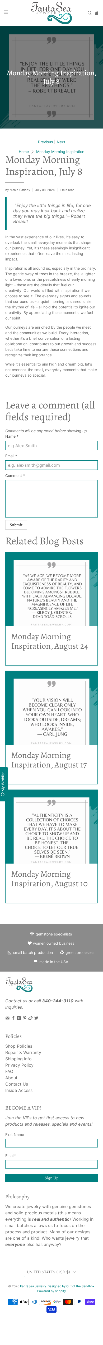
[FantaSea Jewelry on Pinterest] (24, 1018)
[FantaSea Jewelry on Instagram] (19, 1018)
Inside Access (18, 1090)
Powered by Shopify (51, 1291)
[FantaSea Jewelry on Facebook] (13, 1018)
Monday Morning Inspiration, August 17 (49, 759)
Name (11, 436)
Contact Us (16, 1084)
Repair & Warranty (23, 1052)
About (11, 1077)
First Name (14, 1134)
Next (61, 142)
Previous (45, 142)
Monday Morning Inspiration (60, 152)
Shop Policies (18, 1046)
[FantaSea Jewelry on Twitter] (36, 1018)
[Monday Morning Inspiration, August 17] (52, 708)
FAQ (9, 1071)
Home (24, 152)
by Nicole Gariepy (17, 190)
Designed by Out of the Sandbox (71, 1286)
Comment (15, 475)
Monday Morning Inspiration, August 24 (49, 641)
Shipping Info (18, 1058)
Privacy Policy (19, 1065)
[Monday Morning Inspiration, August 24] (52, 589)
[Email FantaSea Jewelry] (7, 1018)
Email (11, 456)
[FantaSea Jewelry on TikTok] (30, 1018)
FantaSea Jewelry (33, 1286)
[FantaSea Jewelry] (51, 12)
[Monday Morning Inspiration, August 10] (52, 827)
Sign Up (51, 1178)
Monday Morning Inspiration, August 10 (49, 878)
